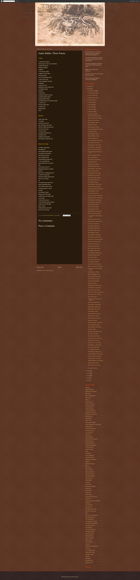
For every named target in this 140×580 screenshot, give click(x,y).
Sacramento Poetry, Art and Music (92, 500)
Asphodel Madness (89, 389)
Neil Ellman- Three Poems (93, 166)
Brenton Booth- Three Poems (94, 234)
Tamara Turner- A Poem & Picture (95, 239)
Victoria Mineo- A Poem (93, 261)
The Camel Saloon (89, 519)
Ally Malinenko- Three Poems (94, 145)
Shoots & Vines (88, 507)
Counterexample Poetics (90, 412)
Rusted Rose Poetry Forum (91, 496)
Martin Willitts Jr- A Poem (93, 136)
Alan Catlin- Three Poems (93, 226)
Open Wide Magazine (90, 476)
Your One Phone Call (90, 550)
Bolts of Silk (88, 397)
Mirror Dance (88, 467)
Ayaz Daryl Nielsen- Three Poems (95, 129)
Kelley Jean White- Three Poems (95, 197)
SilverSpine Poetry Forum (91, 509)
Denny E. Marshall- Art (93, 138)
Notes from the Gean (89, 474)
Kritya (86, 451)
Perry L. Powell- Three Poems (94, 276)
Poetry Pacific (88, 484)
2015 (88, 88)
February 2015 (91, 114)
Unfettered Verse (89, 542)
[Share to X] (66, 215)
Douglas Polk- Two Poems (93, 340)
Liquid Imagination (89, 455)
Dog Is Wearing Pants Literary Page (93, 424)
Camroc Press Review (90, 403)
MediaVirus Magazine (90, 463)
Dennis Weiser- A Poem (93, 182)
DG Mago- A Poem (92, 329)
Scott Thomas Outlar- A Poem (94, 294)
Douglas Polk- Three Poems (94, 175)
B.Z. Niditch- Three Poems (94, 228)
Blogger (76, 576)
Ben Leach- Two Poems (93, 333)
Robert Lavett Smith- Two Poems (95, 266)
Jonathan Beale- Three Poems (94, 173)
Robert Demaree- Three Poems (94, 202)
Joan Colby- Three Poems (93, 281)
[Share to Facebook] (68, 215)
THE (86, 513)
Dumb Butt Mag (89, 426)
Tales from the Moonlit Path (91, 515)
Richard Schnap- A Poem (93, 122)
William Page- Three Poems (94, 309)
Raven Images (88, 490)
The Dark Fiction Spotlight (91, 523)
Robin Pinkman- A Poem (93, 191)
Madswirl (87, 461)
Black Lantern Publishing (91, 391)
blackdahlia (88, 558)
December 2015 (91, 90)
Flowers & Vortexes (89, 430)
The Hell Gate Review (90, 525)
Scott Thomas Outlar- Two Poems (95, 140)
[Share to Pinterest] (70, 215)
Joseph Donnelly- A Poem (93, 127)
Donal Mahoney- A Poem (93, 232)
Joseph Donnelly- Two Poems (94, 358)
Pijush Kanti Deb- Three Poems (95, 118)
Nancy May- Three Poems (93, 246)
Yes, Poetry (87, 548)
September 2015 (92, 97)
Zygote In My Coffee (90, 552)
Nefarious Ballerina (89, 471)
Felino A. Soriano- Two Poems (94, 356)
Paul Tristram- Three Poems (94, 142)
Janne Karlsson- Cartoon (93, 209)
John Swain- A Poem (92, 161)
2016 (88, 86)
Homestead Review (89, 441)
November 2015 (92, 93)
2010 (88, 380)
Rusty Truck (88, 498)
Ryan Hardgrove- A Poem (93, 272)
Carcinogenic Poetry (89, 405)
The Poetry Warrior (89, 533)
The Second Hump (89, 537)
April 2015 (90, 109)
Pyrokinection (88, 488)
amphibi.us (87, 556)
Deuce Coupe (88, 420)
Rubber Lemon (88, 494)
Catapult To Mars (89, 408)
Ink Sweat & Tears (89, 447)
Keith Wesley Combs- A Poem (94, 237)
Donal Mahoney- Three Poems (94, 147)
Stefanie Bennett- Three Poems (94, 184)
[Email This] (63, 215)
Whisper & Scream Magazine (91, 546)
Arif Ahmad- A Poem (92, 131)
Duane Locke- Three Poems (94, 302)
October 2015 (91, 95)
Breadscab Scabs (89, 401)
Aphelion (87, 387)
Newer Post (40, 267)
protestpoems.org (89, 560)
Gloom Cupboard (89, 436)
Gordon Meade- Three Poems (94, 304)
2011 (88, 378)
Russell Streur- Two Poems (94, 278)
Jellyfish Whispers (89, 449)
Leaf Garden (88, 453)
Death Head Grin (89, 416)
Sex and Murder (88, 504)
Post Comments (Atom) (48, 270)
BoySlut (87, 399)
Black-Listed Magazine (90, 395)
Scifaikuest (87, 502)
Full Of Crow (88, 434)
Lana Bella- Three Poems (93, 193)
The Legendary (88, 527)
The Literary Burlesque (90, 529)
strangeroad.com (89, 562)
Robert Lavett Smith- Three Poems (95, 292)
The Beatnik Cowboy (90, 517)
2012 (88, 375)
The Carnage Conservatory (91, 521)
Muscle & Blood (89, 469)
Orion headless (88, 480)
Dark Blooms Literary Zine (91, 414)
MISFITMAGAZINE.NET (91, 459)
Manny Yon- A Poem (92, 157)
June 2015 (90, 104)
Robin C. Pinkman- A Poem (94, 155)
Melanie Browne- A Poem (93, 164)
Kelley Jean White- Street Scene (95, 338)
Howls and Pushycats (90, 443)
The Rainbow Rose (89, 535)
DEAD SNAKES (53, 7)
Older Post (79, 267)
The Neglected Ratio (89, 531)
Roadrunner (88, 492)
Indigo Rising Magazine (90, 445)
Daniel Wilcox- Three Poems (94, 159)
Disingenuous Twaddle (90, 422)
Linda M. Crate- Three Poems (94, 186)
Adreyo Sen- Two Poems (93, 206)
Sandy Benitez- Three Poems (94, 306)
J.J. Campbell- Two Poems (93, 349)
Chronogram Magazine (90, 410)
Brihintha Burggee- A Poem (94, 274)
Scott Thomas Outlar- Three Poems (95, 188)
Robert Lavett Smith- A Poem (94, 115)
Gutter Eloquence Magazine (91, 438)
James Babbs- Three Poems (94, 250)
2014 (88, 371)
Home (60, 267)
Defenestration (88, 418)
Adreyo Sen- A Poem (92, 124)
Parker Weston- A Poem (93, 311)
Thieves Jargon (88, 540)
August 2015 (91, 100)
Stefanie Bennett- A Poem (93, 133)
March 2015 (91, 111)
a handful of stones (89, 554)
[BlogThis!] (65, 215)
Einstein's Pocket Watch (90, 428)
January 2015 (91, 368)
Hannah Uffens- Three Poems (94, 313)
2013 (88, 373)
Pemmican (87, 482)
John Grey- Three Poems (93, 170)
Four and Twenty (89, 432)
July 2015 (90, 102)
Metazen (87, 465)
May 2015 (90, 107)
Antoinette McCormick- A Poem (95, 221)
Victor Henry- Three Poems (94, 259)
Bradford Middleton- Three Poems (95, 360)
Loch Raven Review (89, 457)
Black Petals (88, 393)
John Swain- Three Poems (93, 120)
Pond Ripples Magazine (90, 486)
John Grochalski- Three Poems (94, 327)
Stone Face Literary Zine (90, 511)
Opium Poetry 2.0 (89, 478)
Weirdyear (87, 544)
